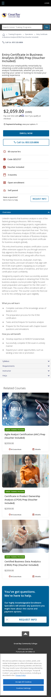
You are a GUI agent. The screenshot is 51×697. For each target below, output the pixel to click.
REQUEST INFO (39, 199)
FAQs (4, 375)
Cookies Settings (23, 688)
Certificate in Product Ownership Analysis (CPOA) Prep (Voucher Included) (22, 500)
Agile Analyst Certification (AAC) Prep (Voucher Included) (25, 436)
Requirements (8, 366)
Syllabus (5, 361)
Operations (29, 34)
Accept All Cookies (23, 682)
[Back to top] (25, 643)
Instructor (6, 371)
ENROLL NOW (26, 133)
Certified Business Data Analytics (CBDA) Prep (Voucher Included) (23, 563)
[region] (23, 675)
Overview (6, 212)
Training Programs (14, 34)
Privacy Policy (21, 675)
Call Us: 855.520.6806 (12, 42)
